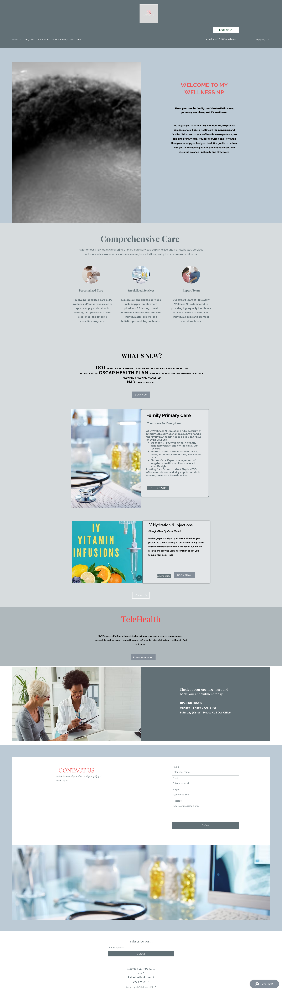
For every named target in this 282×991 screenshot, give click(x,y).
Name (176, 767)
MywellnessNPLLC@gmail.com (221, 39)
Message (177, 801)
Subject (176, 789)
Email (175, 778)
